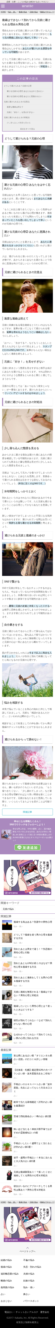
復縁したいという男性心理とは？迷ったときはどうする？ (33, 1007)
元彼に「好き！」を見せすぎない (20, 112)
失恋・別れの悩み (32, 1266)
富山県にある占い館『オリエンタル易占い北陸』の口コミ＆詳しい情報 (33, 1057)
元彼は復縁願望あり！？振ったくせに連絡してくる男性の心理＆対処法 (33, 1173)
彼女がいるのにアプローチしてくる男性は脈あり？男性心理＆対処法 (33, 1188)
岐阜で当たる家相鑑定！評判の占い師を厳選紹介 (33, 1103)
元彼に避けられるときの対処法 (17, 117)
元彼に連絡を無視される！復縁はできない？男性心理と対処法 (33, 993)
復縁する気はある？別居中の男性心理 (33, 921)
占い (3, 1294)
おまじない (6, 1300)
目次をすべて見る (27, 129)
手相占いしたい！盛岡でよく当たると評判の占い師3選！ (33, 1145)
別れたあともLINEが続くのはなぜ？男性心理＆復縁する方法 (33, 965)
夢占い (26, 1294)
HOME (3, 12)
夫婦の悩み (29, 1273)
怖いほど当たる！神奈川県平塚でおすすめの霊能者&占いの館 (33, 1131)
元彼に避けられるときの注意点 (17, 101)
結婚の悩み (6, 1260)
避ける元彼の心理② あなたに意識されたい (24, 96)
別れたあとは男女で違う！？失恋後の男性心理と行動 (33, 950)
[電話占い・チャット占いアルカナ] (27, 1241)
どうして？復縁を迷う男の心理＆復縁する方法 (33, 936)
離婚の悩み (6, 1280)
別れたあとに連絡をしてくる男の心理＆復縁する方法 (33, 979)
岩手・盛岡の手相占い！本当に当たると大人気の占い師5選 (33, 1159)
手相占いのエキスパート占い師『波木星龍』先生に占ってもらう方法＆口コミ (33, 1088)
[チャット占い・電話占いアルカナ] (27, 894)
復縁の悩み (23, 12)
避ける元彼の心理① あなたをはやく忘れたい (25, 91)
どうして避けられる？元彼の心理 (17, 86)
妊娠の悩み (29, 1280)
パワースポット (31, 1300)
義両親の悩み (7, 1287)
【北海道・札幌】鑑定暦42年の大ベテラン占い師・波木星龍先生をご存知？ (33, 1071)
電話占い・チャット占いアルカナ (21, 1312)
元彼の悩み (33, 12)
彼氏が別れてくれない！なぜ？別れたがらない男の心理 (33, 1022)
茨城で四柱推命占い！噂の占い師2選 (32, 1116)
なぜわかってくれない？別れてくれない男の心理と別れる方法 (33, 1036)
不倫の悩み (29, 1260)
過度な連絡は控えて (15, 107)
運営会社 (44, 1312)
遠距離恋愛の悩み (10, 1273)
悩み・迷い (12, 12)
